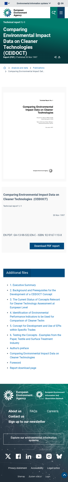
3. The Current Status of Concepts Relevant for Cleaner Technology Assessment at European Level (35, 303)
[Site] (23, 12)
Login (47, 476)
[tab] (17, 273)
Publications (38, 68)
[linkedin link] (29, 456)
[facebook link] (18, 456)
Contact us (16, 416)
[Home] (5, 68)
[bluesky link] (59, 456)
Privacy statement (17, 468)
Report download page (23, 368)
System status (35, 476)
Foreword (15, 362)
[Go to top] (64, 475)
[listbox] (34, 3)
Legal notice (53, 468)
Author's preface (19, 348)
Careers (52, 411)
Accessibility (37, 468)
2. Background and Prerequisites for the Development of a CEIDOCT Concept (33, 292)
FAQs (33, 411)
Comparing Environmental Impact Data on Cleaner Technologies (34, 355)
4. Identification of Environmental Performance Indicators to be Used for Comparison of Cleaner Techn (32, 316)
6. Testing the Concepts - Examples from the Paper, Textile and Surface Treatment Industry (35, 339)
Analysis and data (20, 68)
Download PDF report (46, 245)
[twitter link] (8, 456)
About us (14, 411)
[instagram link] (49, 456)
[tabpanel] (34, 327)
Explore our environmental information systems (34, 439)
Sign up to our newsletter (26, 422)
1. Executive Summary (23, 285)
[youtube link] (39, 456)
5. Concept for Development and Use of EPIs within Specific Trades (35, 327)
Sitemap (21, 476)
